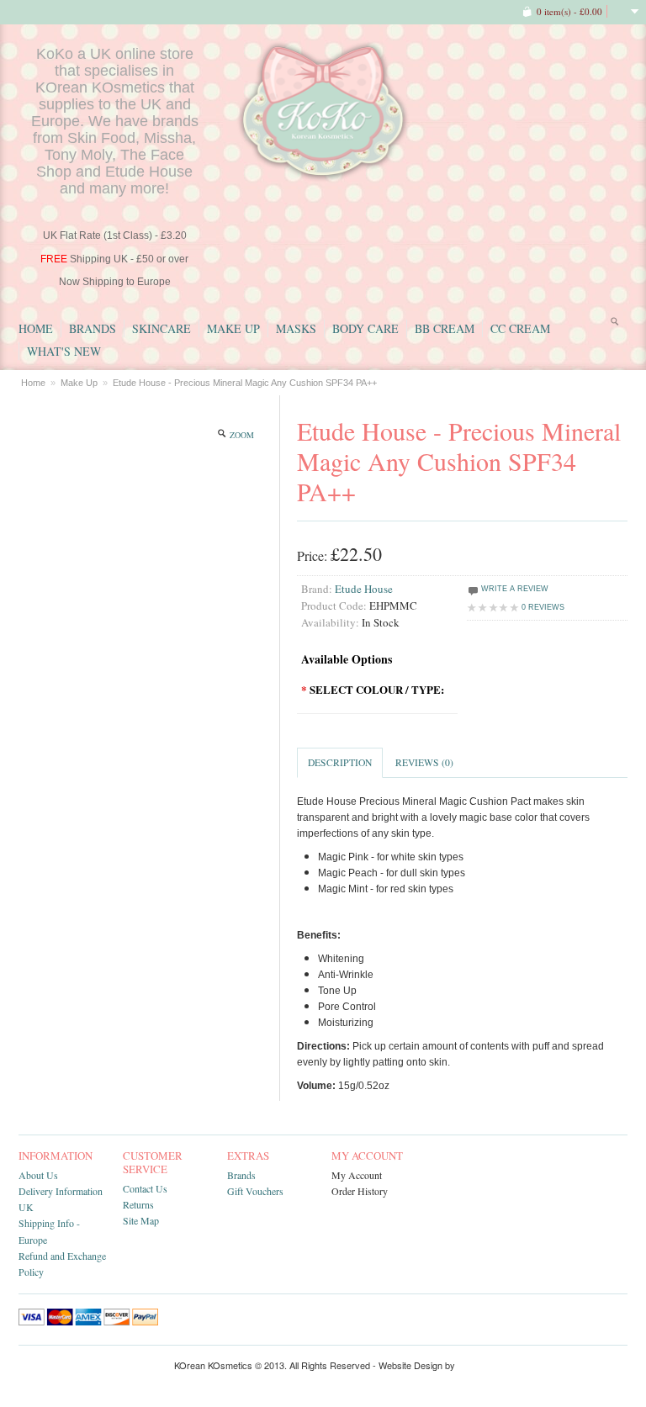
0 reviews (543, 607)
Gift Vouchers (255, 1191)
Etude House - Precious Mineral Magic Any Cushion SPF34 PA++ (245, 383)
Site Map (141, 1220)
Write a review (513, 588)
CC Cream (520, 328)
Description (340, 762)
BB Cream (444, 328)
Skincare (161, 328)
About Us (38, 1175)
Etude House (364, 588)
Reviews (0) (424, 762)
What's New (64, 351)
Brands (92, 328)
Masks (296, 328)
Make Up (233, 328)
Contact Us (145, 1188)
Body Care (365, 328)
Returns (138, 1204)
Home (36, 328)
